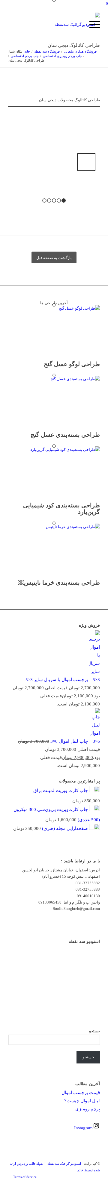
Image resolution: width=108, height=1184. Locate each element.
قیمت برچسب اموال (81, 1092)
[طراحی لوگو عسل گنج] (61, 308)
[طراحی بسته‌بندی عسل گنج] (61, 379)
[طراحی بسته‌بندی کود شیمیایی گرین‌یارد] (61, 449)
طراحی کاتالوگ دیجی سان (74, 45)
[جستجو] (77, 25)
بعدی (86, 162)
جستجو (94, 1031)
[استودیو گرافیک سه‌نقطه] (63, 25)
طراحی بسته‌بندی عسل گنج (65, 434)
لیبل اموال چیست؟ (82, 1100)
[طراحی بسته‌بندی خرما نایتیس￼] (61, 527)
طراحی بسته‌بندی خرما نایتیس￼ (59, 582)
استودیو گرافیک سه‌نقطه (64, 1163)
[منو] (91, 25)
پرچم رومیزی (87, 1108)
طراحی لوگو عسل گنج (72, 364)
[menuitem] (77, 25)
